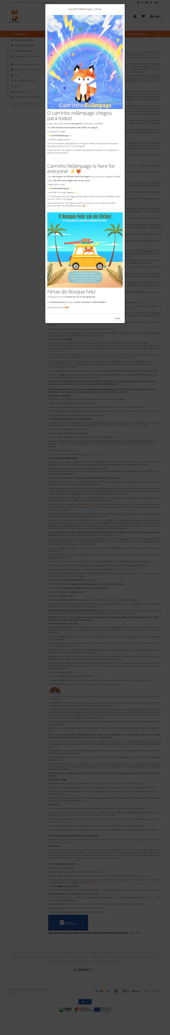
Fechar (117, 318)
